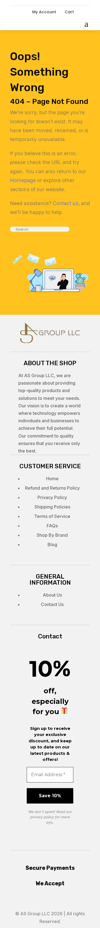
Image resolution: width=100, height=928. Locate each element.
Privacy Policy (52, 497)
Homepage (23, 180)
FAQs (52, 525)
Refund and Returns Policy (52, 488)
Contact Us (52, 604)
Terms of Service (52, 516)
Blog (52, 544)
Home (52, 478)
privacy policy (42, 817)
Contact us (65, 203)
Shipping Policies (52, 507)
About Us (52, 595)
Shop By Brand (52, 535)
